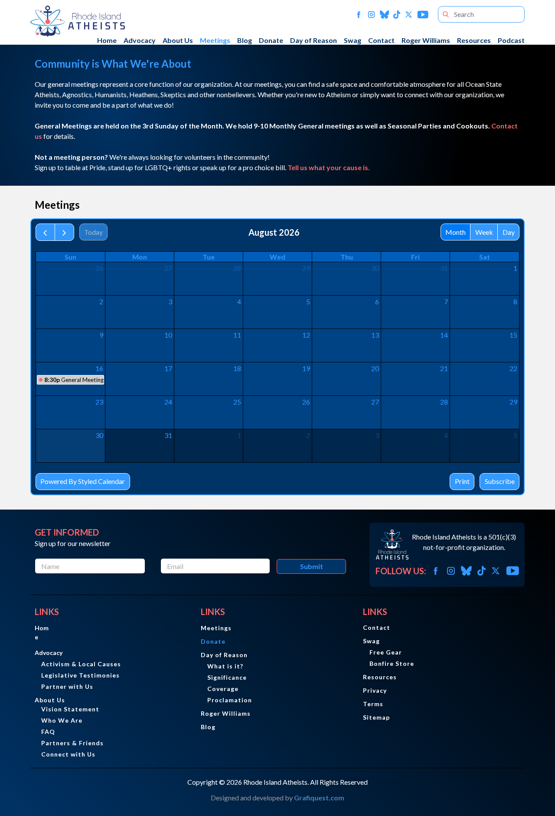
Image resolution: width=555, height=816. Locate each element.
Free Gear (385, 652)
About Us (178, 40)
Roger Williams (426, 40)
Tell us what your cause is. (328, 167)
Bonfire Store (391, 663)
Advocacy (140, 40)
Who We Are (61, 720)
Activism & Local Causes (81, 664)
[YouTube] (422, 14)
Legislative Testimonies (80, 675)
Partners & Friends (72, 743)
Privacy (375, 690)
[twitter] (409, 14)
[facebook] (359, 14)
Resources (474, 40)
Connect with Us (68, 754)
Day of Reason (313, 40)
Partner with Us (67, 686)
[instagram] (371, 14)
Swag (352, 40)
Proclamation (229, 700)
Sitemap (376, 717)
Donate (271, 40)
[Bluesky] (384, 14)
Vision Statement (70, 709)
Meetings (215, 40)
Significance (227, 677)
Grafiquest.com (319, 797)
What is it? (225, 666)
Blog (244, 40)
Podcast (511, 40)
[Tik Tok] (396, 14)
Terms (373, 703)
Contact (381, 40)
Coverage (222, 688)
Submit (311, 566)
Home (107, 40)
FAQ (48, 731)
